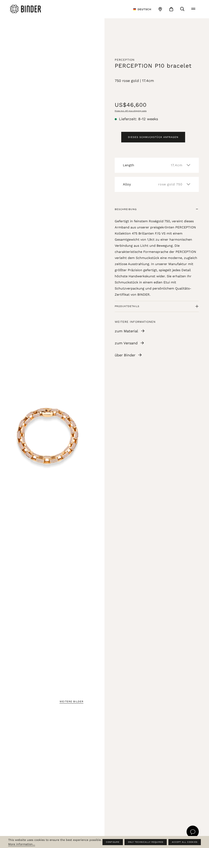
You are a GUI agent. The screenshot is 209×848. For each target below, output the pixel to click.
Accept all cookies (184, 842)
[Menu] (193, 9)
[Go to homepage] (41, 9)
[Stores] (160, 9)
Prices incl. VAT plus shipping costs (131, 111)
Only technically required (145, 842)
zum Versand (126, 343)
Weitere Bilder (71, 701)
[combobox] (142, 9)
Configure (112, 842)
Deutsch (144, 9)
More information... (21, 844)
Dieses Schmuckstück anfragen (153, 137)
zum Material (126, 331)
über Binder (125, 355)
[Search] (182, 9)
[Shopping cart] (171, 9)
